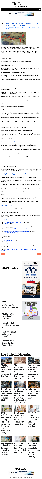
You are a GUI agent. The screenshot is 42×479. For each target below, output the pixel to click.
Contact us (8, 464)
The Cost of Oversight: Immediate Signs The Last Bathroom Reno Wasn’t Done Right (34, 450)
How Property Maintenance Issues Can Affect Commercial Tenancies (20, 418)
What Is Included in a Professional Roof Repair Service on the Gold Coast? (6, 370)
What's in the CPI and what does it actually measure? (14, 72)
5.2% (5, 97)
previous (28, 191)
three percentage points (8, 240)
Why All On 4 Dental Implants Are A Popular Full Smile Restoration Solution (34, 419)
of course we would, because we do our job (11, 158)
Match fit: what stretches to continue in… (10, 325)
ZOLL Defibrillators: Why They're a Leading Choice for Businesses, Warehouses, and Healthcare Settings (6, 423)
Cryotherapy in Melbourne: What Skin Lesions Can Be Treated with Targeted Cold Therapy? (20, 395)
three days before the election (9, 230)
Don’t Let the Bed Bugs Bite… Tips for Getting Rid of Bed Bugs (20, 447)
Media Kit (33, 464)
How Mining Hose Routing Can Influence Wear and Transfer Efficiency (6, 394)
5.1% (29, 52)
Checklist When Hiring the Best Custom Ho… (8, 342)
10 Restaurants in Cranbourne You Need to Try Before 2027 (34, 393)
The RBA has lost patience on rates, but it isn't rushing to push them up (18, 153)
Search (30, 464)
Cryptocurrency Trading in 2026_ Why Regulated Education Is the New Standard (34, 371)
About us (12, 464)
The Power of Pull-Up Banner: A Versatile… (9, 333)
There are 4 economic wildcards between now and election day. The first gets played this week (22, 188)
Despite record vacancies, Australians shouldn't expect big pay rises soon (18, 130)
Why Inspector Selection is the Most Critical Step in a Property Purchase (7, 449)
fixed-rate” (33, 211)
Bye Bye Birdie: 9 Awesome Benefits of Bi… (10, 307)
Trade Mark (22, 464)
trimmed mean (17, 85)
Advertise (26, 464)
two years (27, 215)
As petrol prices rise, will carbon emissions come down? (15, 106)
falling (28, 121)
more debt (5, 239)
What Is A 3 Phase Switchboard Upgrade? (9, 316)
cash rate (19, 176)
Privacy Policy (17, 464)
